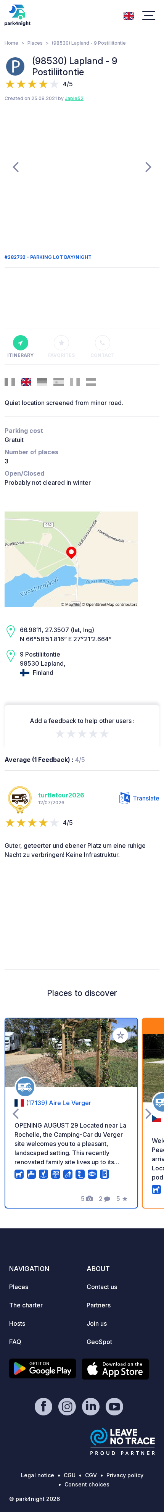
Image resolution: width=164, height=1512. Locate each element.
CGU (70, 1475)
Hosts (17, 1323)
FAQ (15, 1342)
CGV (91, 1475)
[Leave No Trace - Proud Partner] (122, 1441)
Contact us (102, 1287)
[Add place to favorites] (120, 1035)
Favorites (61, 355)
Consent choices (86, 1484)
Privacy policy (124, 1475)
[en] (129, 15)
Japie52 (74, 98)
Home (11, 43)
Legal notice (37, 1475)
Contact (102, 355)
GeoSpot (99, 1342)
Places (35, 43)
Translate (146, 798)
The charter (26, 1305)
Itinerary (20, 355)
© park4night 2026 (34, 1499)
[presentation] (15, 166)
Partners (99, 1305)
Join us (97, 1323)
